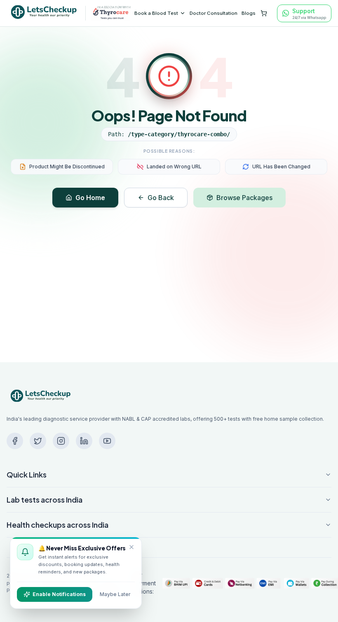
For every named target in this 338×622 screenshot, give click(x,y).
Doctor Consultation (213, 13)
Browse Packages (244, 197)
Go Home (90, 197)
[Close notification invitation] (131, 547)
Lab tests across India (44, 499)
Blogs (249, 13)
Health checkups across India (57, 524)
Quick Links (27, 474)
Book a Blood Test (156, 13)
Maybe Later (115, 594)
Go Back (161, 197)
